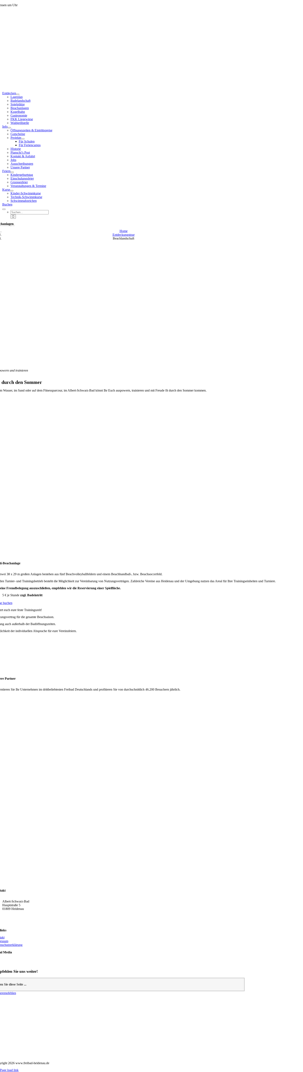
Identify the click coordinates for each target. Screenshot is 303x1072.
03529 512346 (11, 916)
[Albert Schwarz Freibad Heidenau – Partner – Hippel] (119, 846)
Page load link (9, 1070)
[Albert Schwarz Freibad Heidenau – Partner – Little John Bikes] (119, 834)
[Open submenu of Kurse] (11, 190)
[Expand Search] (4, 209)
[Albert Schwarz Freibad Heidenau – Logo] (214, 1055)
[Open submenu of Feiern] (12, 172)
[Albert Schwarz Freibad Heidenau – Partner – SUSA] (119, 809)
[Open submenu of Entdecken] (17, 94)
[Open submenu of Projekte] (23, 138)
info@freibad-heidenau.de (19, 923)
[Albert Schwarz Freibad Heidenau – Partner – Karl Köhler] (119, 788)
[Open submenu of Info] (9, 127)
